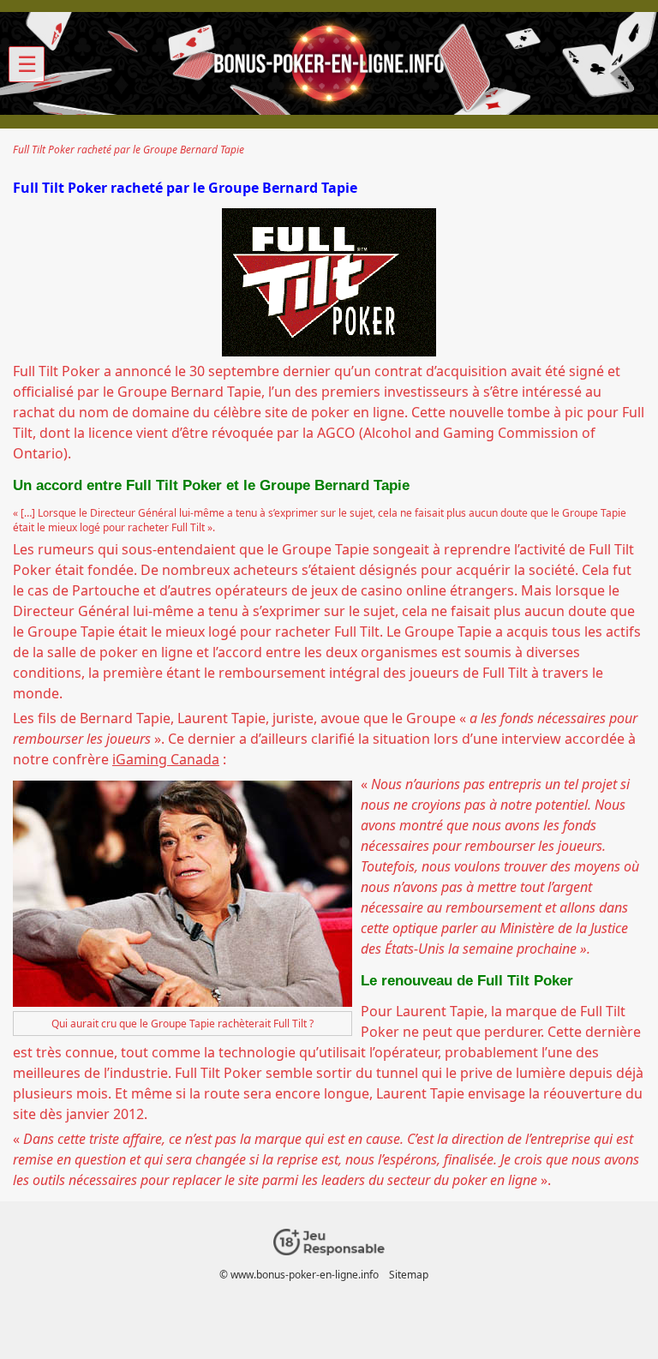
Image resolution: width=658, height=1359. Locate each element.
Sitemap (408, 1274)
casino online (403, 590)
